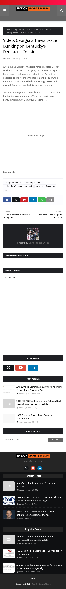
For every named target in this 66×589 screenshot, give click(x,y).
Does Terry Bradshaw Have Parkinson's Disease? (36, 485)
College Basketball (20, 30)
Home (7, 30)
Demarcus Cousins (33, 99)
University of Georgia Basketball (18, 186)
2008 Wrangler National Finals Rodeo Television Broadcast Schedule (35, 538)
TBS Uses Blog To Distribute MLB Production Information (39, 552)
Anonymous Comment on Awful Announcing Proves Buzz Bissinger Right (39, 388)
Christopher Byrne (38, 242)
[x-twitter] (8, 368)
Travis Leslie (38, 96)
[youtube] (20, 368)
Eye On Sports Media (41, 584)
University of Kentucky (45, 186)
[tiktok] (45, 368)
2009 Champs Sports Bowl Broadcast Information (35, 417)
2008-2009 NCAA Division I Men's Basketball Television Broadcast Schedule (38, 403)
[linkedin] (33, 368)
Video (7, 190)
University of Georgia (24, 67)
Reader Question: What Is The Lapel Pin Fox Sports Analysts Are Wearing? (38, 499)
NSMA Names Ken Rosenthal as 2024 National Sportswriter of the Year (35, 513)
